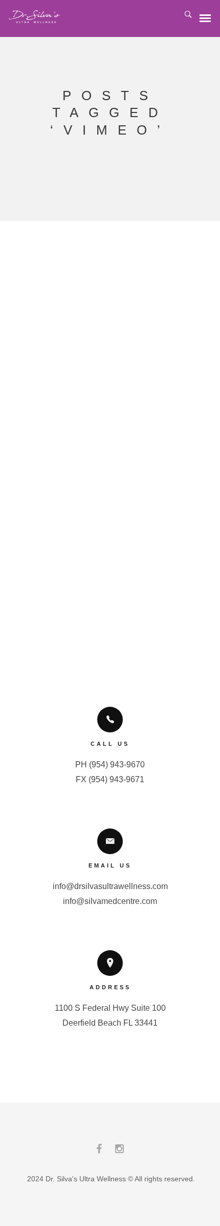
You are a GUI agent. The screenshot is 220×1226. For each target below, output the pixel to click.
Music (117, 433)
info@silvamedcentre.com (110, 901)
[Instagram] (119, 1151)
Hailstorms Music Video (105, 352)
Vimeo (146, 423)
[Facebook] (99, 1151)
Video (146, 433)
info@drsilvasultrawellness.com (110, 886)
